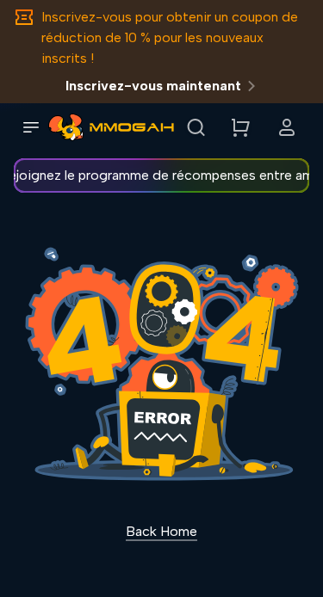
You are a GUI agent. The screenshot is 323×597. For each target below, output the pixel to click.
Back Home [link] (161, 531)
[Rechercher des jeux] (195, 127)
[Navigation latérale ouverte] (31, 127)
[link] (66, 127)
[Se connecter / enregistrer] (286, 127)
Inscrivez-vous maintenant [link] (153, 85)
